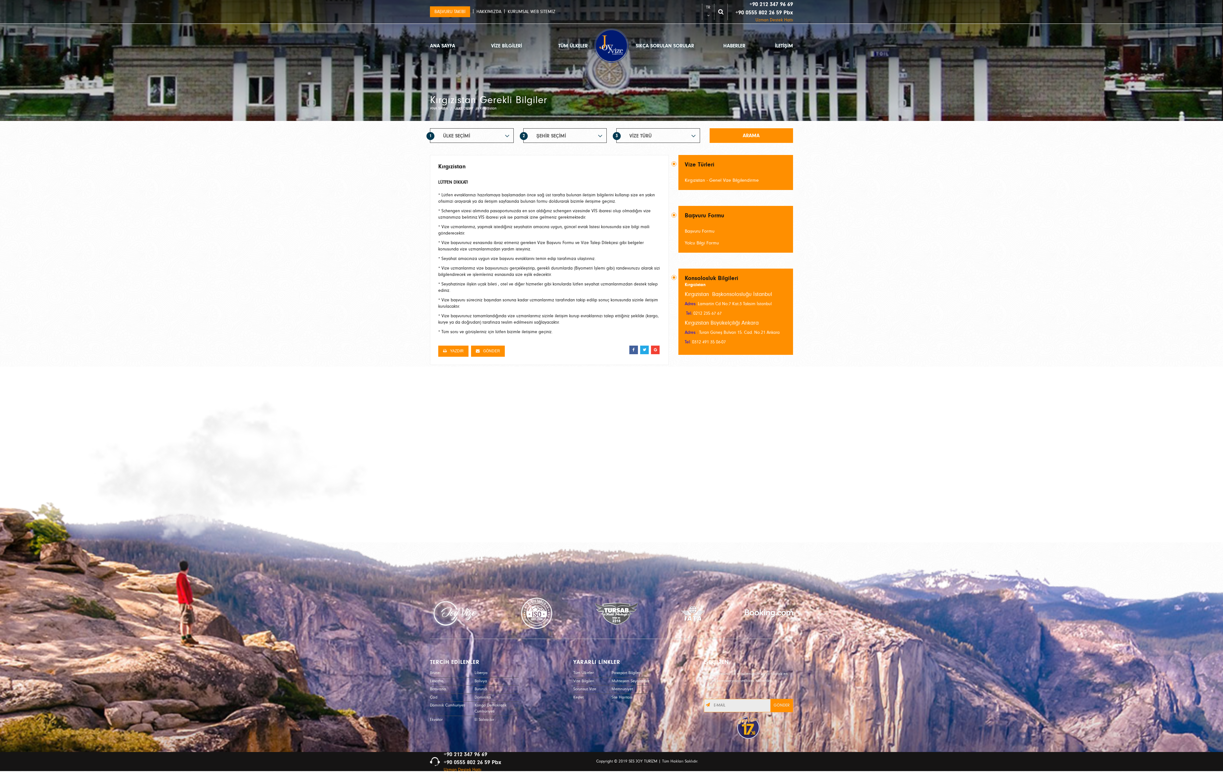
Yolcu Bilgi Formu (702, 243)
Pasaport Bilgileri (626, 673)
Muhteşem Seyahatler (630, 681)
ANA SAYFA (442, 46)
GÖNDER (491, 351)
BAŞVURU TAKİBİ (450, 11)
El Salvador (484, 719)
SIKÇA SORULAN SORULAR (665, 46)
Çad (433, 697)
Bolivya (481, 681)
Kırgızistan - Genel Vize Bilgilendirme (722, 180)
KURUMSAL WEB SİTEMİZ (531, 11)
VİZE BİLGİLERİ (506, 46)
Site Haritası (622, 697)
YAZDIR (456, 351)
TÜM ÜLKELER (573, 46)
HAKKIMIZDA (488, 11)
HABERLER (734, 46)
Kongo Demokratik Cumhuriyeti (491, 708)
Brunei (435, 673)
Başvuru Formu (699, 231)
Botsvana (438, 689)
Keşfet (578, 697)
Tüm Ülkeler (583, 673)
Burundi (481, 689)
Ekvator (436, 719)
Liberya (481, 673)
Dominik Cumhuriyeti (447, 705)
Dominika (483, 697)
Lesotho (436, 681)
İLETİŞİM (784, 46)
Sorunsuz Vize (584, 689)
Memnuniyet (622, 689)
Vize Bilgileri (583, 681)
